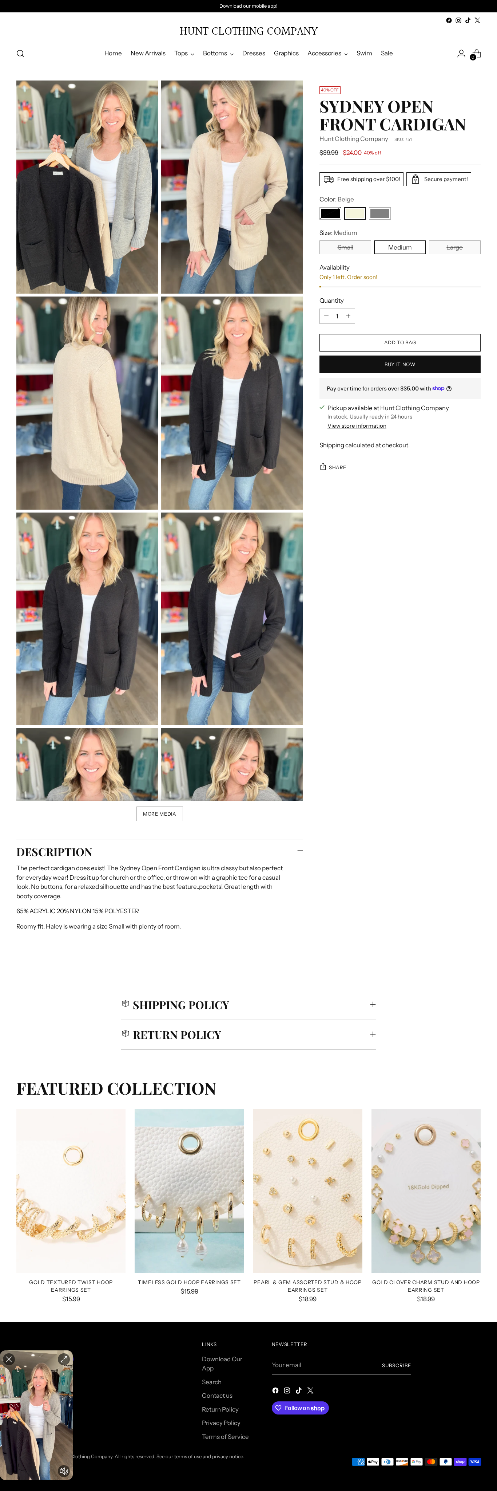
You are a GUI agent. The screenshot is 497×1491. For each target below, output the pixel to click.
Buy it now (400, 364)
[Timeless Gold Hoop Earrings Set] (189, 1191)
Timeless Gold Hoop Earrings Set (189, 1282)
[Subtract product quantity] (326, 316)
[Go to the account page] (461, 53)
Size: (338, 232)
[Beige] (355, 213)
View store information (356, 425)
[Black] (330, 213)
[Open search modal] (20, 53)
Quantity (331, 300)
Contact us (217, 1395)
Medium (400, 247)
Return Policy (220, 1409)
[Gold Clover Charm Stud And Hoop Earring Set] (426, 1191)
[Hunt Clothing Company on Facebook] (449, 20)
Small (345, 247)
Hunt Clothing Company (353, 138)
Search (212, 1382)
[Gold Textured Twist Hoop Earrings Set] (71, 1191)
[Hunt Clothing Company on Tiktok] (468, 20)
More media (159, 814)
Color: (336, 199)
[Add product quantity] (348, 316)
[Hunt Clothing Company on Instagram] (458, 20)
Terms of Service (225, 1436)
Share (337, 467)
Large (454, 247)
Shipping (331, 444)
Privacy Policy (221, 1423)
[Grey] (380, 213)
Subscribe (396, 1365)
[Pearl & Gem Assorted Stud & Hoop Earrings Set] (307, 1191)
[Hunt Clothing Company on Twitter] (477, 20)
